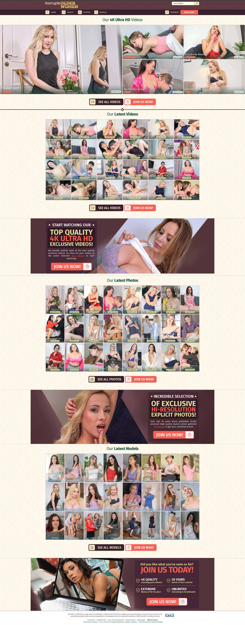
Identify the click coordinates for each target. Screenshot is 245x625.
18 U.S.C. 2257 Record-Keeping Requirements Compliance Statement (118, 622)
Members (174, 12)
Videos (70, 12)
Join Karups (78, 255)
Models (103, 12)
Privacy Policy (91, 620)
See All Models (109, 548)
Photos (86, 12)
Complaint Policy (101, 620)
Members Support (130, 620)
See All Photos (109, 379)
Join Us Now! (143, 102)
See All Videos (109, 102)
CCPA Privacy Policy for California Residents (151, 622)
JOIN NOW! (189, 12)
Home (53, 12)
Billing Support (141, 620)
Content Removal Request (90, 622)
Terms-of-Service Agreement (116, 620)
